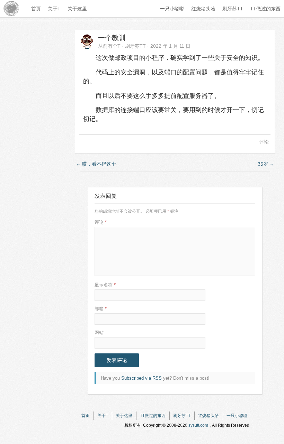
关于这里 (77, 8)
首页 (36, 8)
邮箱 (101, 308)
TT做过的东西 (265, 8)
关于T (54, 8)
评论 (264, 142)
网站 (99, 332)
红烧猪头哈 (203, 8)
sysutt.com (198, 425)
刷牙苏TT (232, 8)
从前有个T (109, 46)
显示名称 (105, 284)
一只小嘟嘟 (172, 8)
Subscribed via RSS (141, 378)
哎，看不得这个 (96, 164)
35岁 (266, 164)
